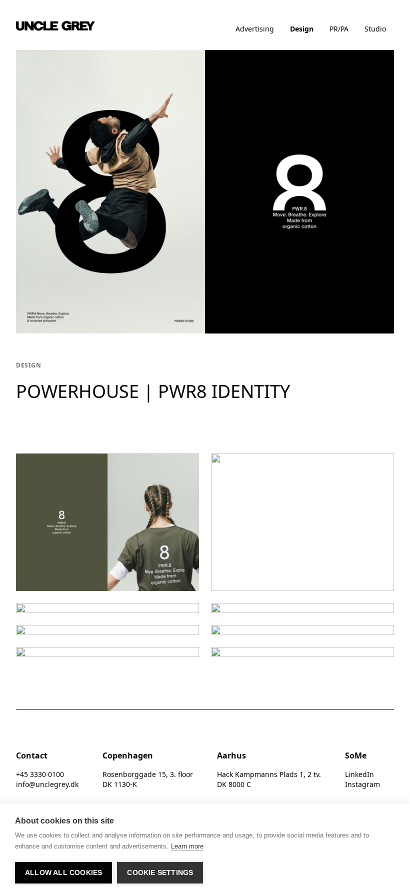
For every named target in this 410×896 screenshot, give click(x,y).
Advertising (255, 29)
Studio (375, 29)
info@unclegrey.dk (47, 784)
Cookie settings (160, 872)
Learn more (187, 846)
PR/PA (339, 29)
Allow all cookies (63, 872)
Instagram (362, 784)
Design (302, 29)
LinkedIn (359, 774)
